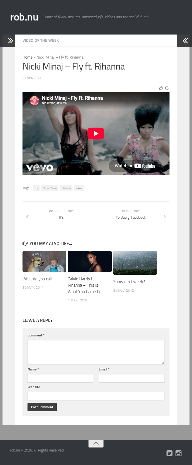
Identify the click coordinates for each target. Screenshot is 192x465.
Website (34, 387)
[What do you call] (44, 261)
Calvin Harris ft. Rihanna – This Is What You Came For (85, 285)
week (79, 188)
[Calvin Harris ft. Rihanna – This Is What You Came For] (90, 261)
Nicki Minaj (50, 188)
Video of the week (40, 40)
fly (36, 188)
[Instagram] (178, 453)
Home (27, 57)
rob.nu (24, 17)
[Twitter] (169, 453)
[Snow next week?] (135, 263)
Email (104, 369)
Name (33, 369)
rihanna (66, 188)
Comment (36, 335)
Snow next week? (129, 281)
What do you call (37, 278)
